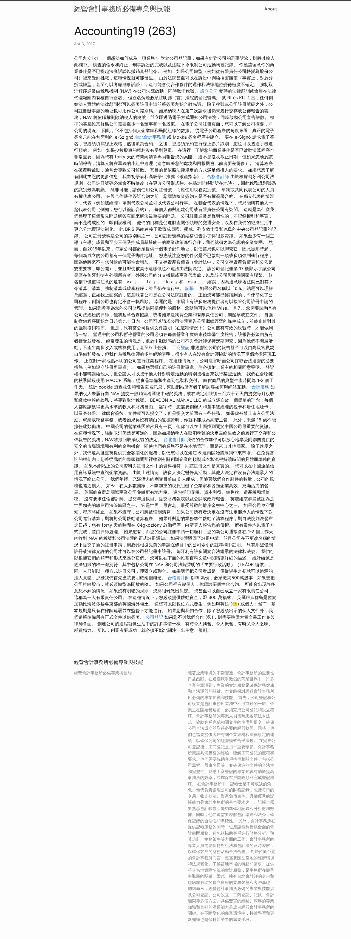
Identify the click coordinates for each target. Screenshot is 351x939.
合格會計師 (218, 176)
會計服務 (260, 387)
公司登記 (154, 617)
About (270, 9)
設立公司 (209, 91)
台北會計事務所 (150, 137)
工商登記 (180, 347)
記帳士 (191, 288)
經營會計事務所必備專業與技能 (122, 8)
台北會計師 (174, 439)
